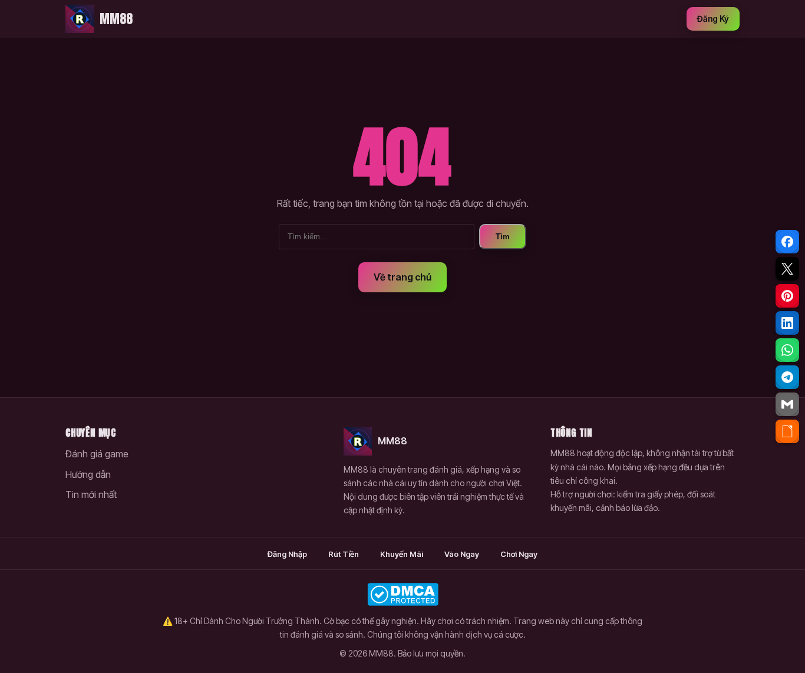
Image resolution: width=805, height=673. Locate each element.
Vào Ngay (461, 554)
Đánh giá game (96, 454)
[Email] (787, 404)
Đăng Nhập (287, 554)
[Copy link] (787, 431)
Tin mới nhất (91, 494)
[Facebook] (787, 241)
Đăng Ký (713, 19)
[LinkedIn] (787, 323)
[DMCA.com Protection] (402, 594)
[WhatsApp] (787, 350)
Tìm (503, 236)
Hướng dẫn (88, 474)
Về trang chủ (402, 277)
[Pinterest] (787, 296)
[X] (787, 269)
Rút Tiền (343, 554)
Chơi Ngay (518, 554)
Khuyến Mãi (401, 554)
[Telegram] (787, 377)
